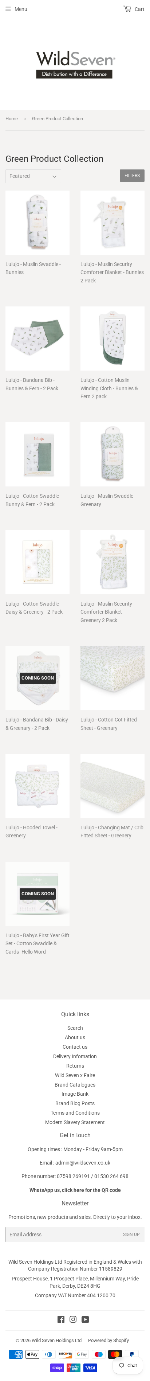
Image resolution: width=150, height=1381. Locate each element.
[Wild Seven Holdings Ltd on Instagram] (73, 1320)
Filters (132, 175)
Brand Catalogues (75, 1085)
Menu (21, 9)
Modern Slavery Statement (75, 1122)
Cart (139, 9)
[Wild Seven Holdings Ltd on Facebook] (61, 1320)
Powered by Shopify (108, 1340)
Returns (75, 1066)
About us (75, 1037)
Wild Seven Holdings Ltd (57, 1340)
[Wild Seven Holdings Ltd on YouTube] (85, 1320)
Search (75, 1028)
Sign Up (131, 1234)
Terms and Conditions (75, 1113)
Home (11, 118)
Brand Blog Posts (75, 1103)
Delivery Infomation (75, 1056)
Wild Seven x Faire (75, 1075)
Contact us (75, 1047)
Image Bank (75, 1094)
